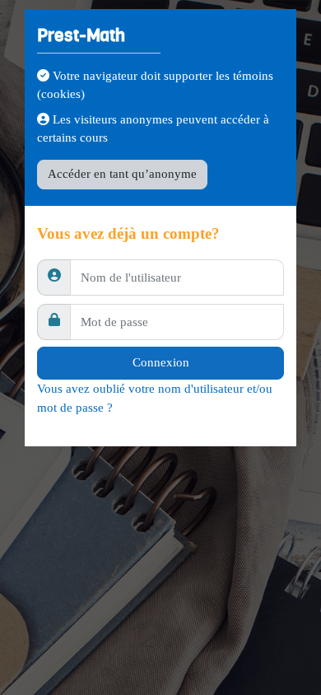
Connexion (161, 362)
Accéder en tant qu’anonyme (122, 173)
